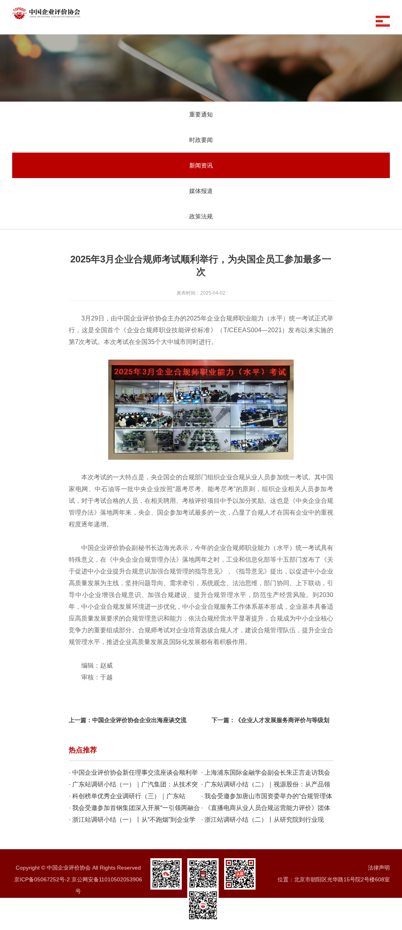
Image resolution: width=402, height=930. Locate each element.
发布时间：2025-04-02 (201, 293)
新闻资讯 (201, 165)
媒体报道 (201, 190)
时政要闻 (201, 139)
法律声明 (379, 867)
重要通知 (201, 114)
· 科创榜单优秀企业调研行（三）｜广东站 (127, 796)
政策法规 (201, 216)
